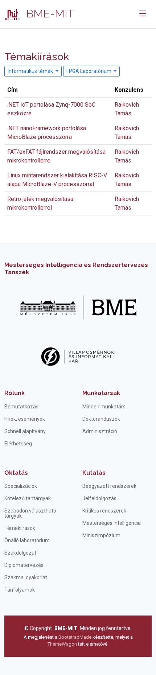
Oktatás (16, 472)
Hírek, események (24, 418)
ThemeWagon (63, 644)
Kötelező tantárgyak (27, 498)
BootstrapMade (74, 637)
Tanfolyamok (19, 589)
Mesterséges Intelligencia (111, 523)
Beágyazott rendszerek (109, 486)
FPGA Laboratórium (89, 71)
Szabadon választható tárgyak (30, 513)
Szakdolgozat (20, 552)
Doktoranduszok (101, 418)
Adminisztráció (99, 431)
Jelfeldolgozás (99, 498)
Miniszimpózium (101, 535)
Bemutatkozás (21, 406)
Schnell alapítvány (25, 431)
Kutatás (94, 472)
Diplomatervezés (24, 565)
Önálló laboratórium (27, 540)
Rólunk (14, 393)
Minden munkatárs (104, 406)
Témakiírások (19, 528)
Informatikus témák (31, 71)
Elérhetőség (18, 443)
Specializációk (20, 486)
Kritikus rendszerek (104, 510)
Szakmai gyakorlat (25, 577)
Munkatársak (101, 393)
